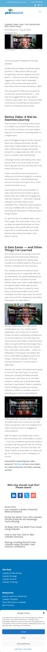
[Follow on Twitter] (26, 495)
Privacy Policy (27, 649)
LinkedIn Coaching (9, 582)
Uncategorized (11, 33)
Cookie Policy (18, 649)
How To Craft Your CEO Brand (14, 596)
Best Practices (8, 605)
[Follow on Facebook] (20, 495)
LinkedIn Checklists (10, 599)
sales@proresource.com (17, 2)
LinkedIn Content (9, 579)
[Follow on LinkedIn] (13, 495)
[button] (44, 613)
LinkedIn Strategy (9, 576)
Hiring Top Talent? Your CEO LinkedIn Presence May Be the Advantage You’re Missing (23, 519)
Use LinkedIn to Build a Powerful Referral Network (21, 510)
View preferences (23, 644)
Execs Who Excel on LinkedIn (14, 602)
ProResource (12, 30)
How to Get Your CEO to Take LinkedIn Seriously (19, 535)
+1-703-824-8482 (35, 2)
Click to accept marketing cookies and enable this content (23, 314)
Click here (18, 464)
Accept (23, 632)
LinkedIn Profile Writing (12, 573)
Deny (23, 638)
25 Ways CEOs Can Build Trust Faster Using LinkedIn (23, 528)
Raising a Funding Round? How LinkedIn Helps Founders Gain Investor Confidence (20, 544)
